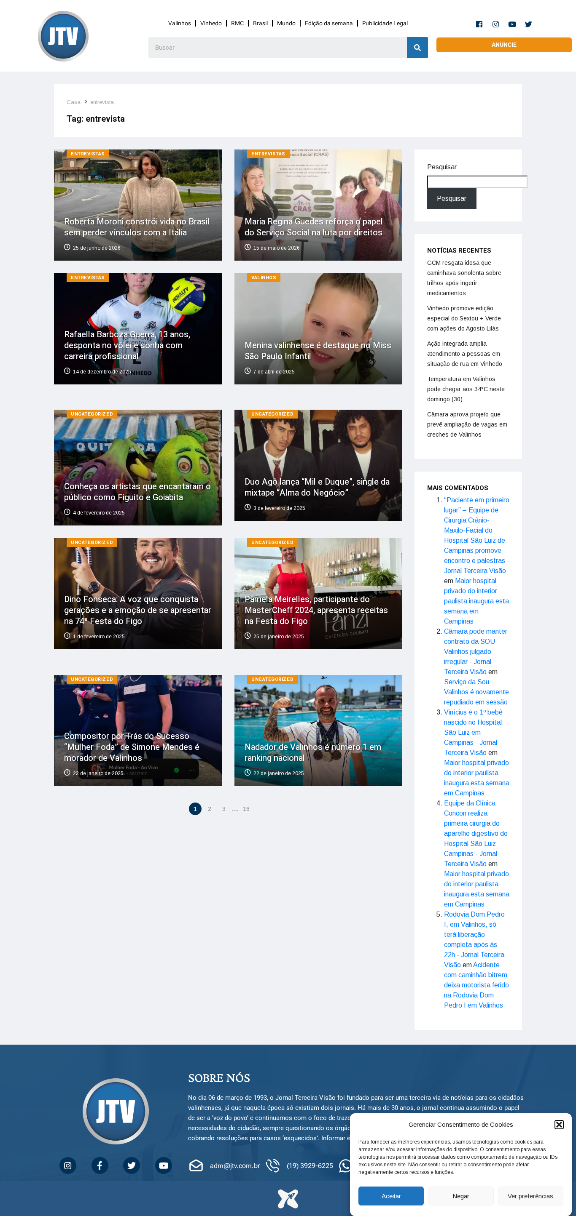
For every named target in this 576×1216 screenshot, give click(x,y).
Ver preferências (530, 1196)
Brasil (260, 23)
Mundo (286, 23)
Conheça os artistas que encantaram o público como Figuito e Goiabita (137, 492)
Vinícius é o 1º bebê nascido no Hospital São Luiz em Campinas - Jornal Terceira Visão (473, 732)
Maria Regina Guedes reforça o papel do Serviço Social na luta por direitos (314, 227)
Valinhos (179, 23)
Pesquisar (442, 167)
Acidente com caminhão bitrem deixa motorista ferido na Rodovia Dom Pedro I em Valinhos (476, 985)
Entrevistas (88, 153)
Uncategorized (92, 414)
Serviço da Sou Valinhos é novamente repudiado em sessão (476, 692)
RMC (237, 23)
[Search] (417, 47)
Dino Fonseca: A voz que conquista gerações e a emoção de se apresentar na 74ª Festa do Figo (137, 610)
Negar (460, 1196)
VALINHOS (263, 277)
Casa (74, 102)
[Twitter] (529, 24)
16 (246, 808)
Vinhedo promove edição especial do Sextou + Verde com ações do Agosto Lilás (464, 318)
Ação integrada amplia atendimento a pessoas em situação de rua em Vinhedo (464, 353)
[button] (559, 1124)
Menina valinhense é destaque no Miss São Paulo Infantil (318, 350)
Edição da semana (329, 23)
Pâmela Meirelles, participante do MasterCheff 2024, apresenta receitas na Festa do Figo (316, 610)
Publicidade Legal (385, 23)
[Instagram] (496, 24)
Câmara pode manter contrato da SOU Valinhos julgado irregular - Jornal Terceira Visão (475, 651)
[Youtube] (512, 24)
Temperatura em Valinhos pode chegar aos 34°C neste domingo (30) (466, 389)
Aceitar (391, 1196)
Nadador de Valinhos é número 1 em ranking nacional (313, 752)
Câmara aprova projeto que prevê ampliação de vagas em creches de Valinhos (467, 424)
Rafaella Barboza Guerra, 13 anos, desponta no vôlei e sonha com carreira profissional (127, 345)
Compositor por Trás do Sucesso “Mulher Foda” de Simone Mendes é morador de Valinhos (131, 747)
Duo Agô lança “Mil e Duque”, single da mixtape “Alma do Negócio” (317, 487)
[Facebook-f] (479, 24)
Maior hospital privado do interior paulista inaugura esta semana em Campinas (476, 601)
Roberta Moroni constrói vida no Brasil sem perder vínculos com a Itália (137, 227)
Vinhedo (211, 23)
